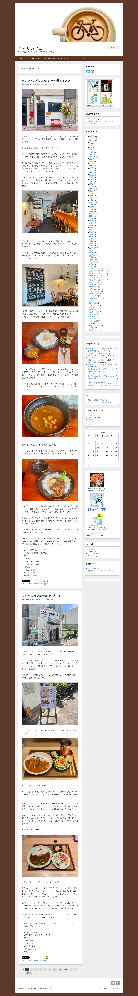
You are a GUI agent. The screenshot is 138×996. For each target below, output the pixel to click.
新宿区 (91, 150)
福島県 (91, 266)
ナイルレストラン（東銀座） (97, 355)
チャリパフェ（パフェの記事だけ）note (100, 402)
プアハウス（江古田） (95, 358)
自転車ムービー (94, 312)
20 (60, 969)
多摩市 (91, 223)
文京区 (91, 152)
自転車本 (92, 316)
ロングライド (93, 284)
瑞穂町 (91, 232)
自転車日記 (91, 420)
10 (55, 969)
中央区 (91, 166)
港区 (90, 159)
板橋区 (91, 145)
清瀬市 (91, 195)
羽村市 (91, 243)
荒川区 (91, 175)
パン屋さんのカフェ (95, 298)
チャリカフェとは (34, 58)
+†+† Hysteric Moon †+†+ (96, 422)
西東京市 (92, 189)
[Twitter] (113, 983)
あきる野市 (92, 248)
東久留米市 (92, 193)
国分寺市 (92, 214)
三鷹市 (91, 204)
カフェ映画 (92, 319)
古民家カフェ (93, 296)
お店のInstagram (31, 575)
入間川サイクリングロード (97, 278)
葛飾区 (91, 182)
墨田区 (91, 177)
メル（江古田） (93, 362)
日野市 (91, 234)
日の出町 (92, 250)
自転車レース (93, 310)
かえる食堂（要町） (94, 353)
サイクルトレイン (95, 291)
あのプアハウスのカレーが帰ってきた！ (48, 80)
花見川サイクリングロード (97, 280)
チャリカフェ (30, 48)
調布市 (91, 207)
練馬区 (36, 584)
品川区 (91, 168)
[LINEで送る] (47, 581)
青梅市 (91, 246)
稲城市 (91, 220)
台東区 (91, 172)
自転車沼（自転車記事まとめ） (97, 400)
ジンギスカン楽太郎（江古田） (41, 596)
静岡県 (91, 264)
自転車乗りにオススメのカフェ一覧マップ (58, 58)
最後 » (29, 973)
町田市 (91, 225)
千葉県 (91, 257)
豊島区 (91, 138)
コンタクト (80, 58)
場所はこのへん (31, 572)
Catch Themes (115, 988)
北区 (90, 147)
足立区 (91, 186)
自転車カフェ (93, 293)
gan (39, 68)
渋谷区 (91, 154)
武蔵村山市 (92, 230)
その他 (91, 328)
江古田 (31, 584)
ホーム (22, 58)
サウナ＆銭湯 (93, 321)
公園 (90, 307)
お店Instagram (30, 952)
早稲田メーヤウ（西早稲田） (97, 360)
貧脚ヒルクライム (95, 289)
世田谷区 (92, 157)
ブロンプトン (93, 287)
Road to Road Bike (94, 417)
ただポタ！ (91, 424)
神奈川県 (92, 262)
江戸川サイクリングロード (97, 273)
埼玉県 (91, 259)
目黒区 (91, 161)
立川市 (91, 218)
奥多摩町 (92, 255)
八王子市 (92, 239)
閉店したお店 (93, 303)
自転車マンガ (93, 314)
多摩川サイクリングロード (97, 271)
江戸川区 (92, 184)
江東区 (91, 179)
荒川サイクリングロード (97, 268)
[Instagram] (118, 983)
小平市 (91, 200)
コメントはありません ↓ (48, 84)
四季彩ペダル (92, 415)
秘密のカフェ (93, 300)
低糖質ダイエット (95, 325)
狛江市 (91, 209)
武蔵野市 (92, 191)
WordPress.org (92, 556)
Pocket (42, 581)
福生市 (91, 241)
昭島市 (91, 236)
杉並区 (91, 143)
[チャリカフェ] (69, 41)
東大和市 (92, 227)
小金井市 (92, 202)
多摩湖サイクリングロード (97, 275)
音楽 (90, 323)
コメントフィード (93, 553)
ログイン (90, 549)
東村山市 (92, 198)
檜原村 (91, 252)
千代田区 (92, 163)
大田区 (91, 170)
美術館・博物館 (94, 305)
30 (66, 969)
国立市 (91, 216)
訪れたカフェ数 (94, 330)
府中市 (91, 211)
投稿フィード (92, 551)
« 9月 (88, 465)
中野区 (91, 141)
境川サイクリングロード (97, 282)
